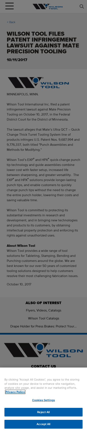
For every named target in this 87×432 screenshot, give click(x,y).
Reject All (43, 412)
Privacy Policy (15, 392)
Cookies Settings (43, 400)
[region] (43, 400)
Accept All (43, 424)
